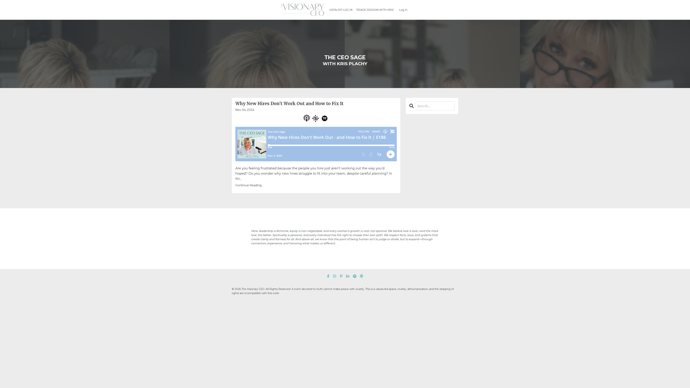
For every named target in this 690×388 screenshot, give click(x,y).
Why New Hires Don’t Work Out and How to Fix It (289, 103)
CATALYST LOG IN (341, 9)
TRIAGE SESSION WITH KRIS (375, 9)
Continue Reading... (249, 185)
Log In (403, 9)
